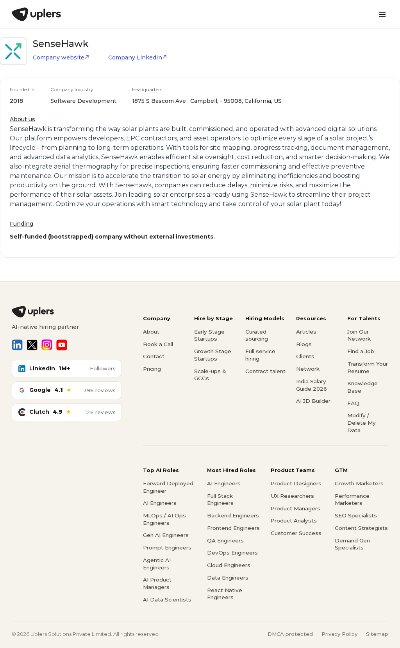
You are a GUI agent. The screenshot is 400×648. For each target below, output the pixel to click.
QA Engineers (225, 540)
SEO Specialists (356, 515)
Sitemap (377, 634)
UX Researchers (292, 496)
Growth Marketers (359, 483)
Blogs (304, 344)
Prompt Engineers (167, 547)
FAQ (353, 403)
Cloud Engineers (228, 565)
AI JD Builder (313, 401)
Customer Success (296, 533)
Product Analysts (294, 520)
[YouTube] (61, 344)
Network (308, 369)
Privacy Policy (339, 634)
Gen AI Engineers (166, 535)
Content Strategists (361, 528)
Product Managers (295, 508)
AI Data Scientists (167, 599)
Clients (305, 356)
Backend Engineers (233, 515)
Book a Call (158, 344)
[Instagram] (46, 344)
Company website (58, 57)
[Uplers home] (67, 312)
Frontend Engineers (233, 528)
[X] (32, 344)
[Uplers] (36, 14)
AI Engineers (160, 503)
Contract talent (265, 371)
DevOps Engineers (232, 552)
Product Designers (296, 483)
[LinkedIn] (17, 344)
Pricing (152, 369)
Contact (153, 356)
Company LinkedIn (135, 57)
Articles (306, 331)
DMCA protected (290, 634)
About (151, 331)
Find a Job (360, 351)
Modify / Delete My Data (361, 422)
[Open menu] (382, 14)
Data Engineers (227, 577)
